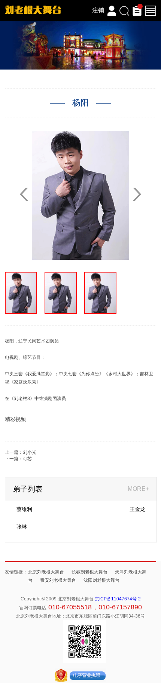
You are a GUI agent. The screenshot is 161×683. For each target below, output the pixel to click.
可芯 (27, 458)
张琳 (21, 527)
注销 (98, 10)
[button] (137, 194)
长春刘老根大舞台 (89, 572)
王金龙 (137, 509)
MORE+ (138, 489)
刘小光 (29, 452)
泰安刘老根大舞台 (58, 580)
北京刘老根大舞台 (46, 572)
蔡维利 (24, 509)
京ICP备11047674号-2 (118, 599)
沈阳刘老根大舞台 (101, 580)
